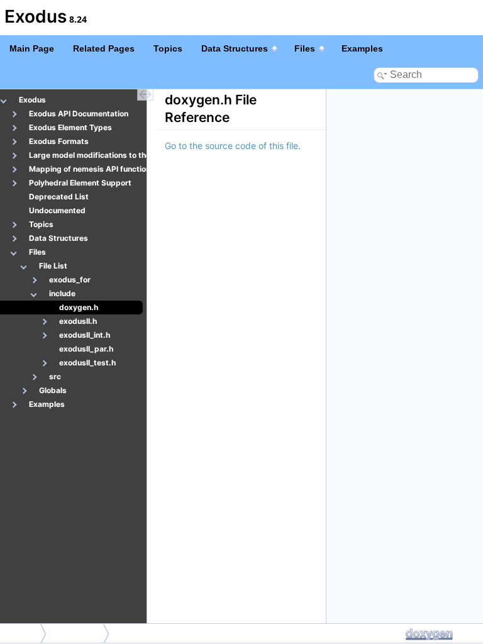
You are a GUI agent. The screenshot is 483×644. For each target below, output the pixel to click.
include (21, 633)
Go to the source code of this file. (233, 145)
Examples (362, 48)
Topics (167, 48)
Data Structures (234, 48)
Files (304, 48)
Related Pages (104, 48)
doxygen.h (78, 633)
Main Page (31, 48)
